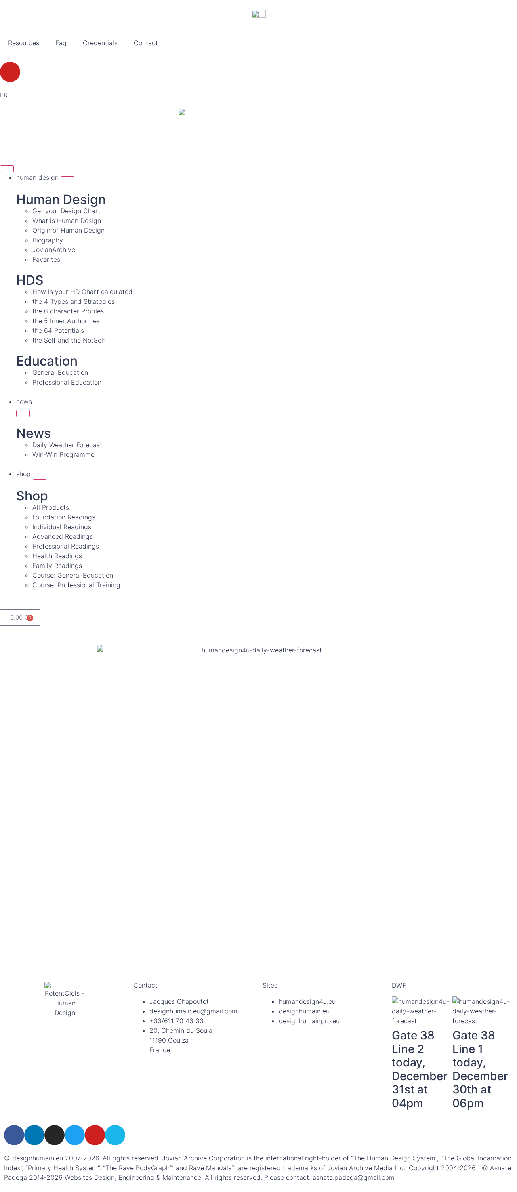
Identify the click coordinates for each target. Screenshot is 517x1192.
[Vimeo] (115, 1135)
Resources (23, 43)
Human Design (61, 199)
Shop (32, 496)
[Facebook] (14, 1135)
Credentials (100, 43)
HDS (30, 280)
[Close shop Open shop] (39, 476)
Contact (146, 43)
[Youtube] (10, 72)
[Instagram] (54, 1135)
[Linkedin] (34, 1135)
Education (47, 361)
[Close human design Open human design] (67, 179)
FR (4, 95)
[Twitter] (75, 1135)
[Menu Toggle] (7, 168)
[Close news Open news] (23, 413)
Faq (61, 43)
